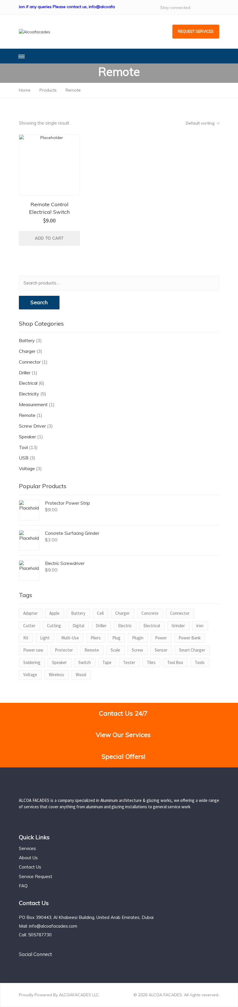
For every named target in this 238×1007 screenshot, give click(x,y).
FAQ (23, 886)
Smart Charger (192, 650)
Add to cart (49, 238)
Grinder (178, 625)
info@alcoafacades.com (53, 926)
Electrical (28, 383)
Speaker (27, 436)
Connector (30, 362)
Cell (100, 613)
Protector (64, 650)
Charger (27, 351)
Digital (78, 625)
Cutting (54, 625)
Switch (84, 662)
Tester (129, 662)
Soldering (31, 662)
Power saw (33, 650)
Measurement (33, 404)
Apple (54, 613)
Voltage (27, 468)
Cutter (29, 625)
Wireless (56, 674)
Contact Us (30, 867)
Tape (106, 662)
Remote (27, 415)
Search (39, 302)
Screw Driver (32, 426)
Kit (25, 638)
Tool (23, 447)
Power (161, 638)
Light (45, 638)
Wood (81, 674)
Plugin (137, 638)
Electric (125, 625)
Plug (116, 638)
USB (23, 458)
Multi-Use (70, 638)
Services (27, 848)
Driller (24, 372)
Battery (27, 340)
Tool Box (175, 662)
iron (199, 625)
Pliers (96, 638)
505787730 (40, 934)
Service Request (35, 876)
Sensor (161, 650)
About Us (28, 857)
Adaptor (30, 613)
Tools (200, 662)
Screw (137, 650)
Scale (115, 650)
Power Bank (189, 638)
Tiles (151, 662)
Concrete (149, 613)
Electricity (29, 394)
